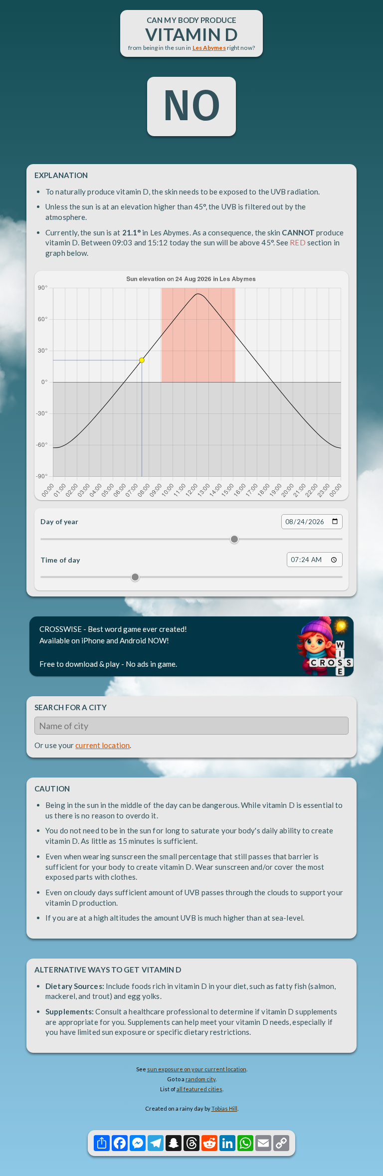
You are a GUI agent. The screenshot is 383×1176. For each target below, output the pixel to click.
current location (102, 745)
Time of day (60, 560)
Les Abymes (209, 47)
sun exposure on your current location (196, 1069)
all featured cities (199, 1089)
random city (200, 1079)
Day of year (59, 521)
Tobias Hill (224, 1108)
